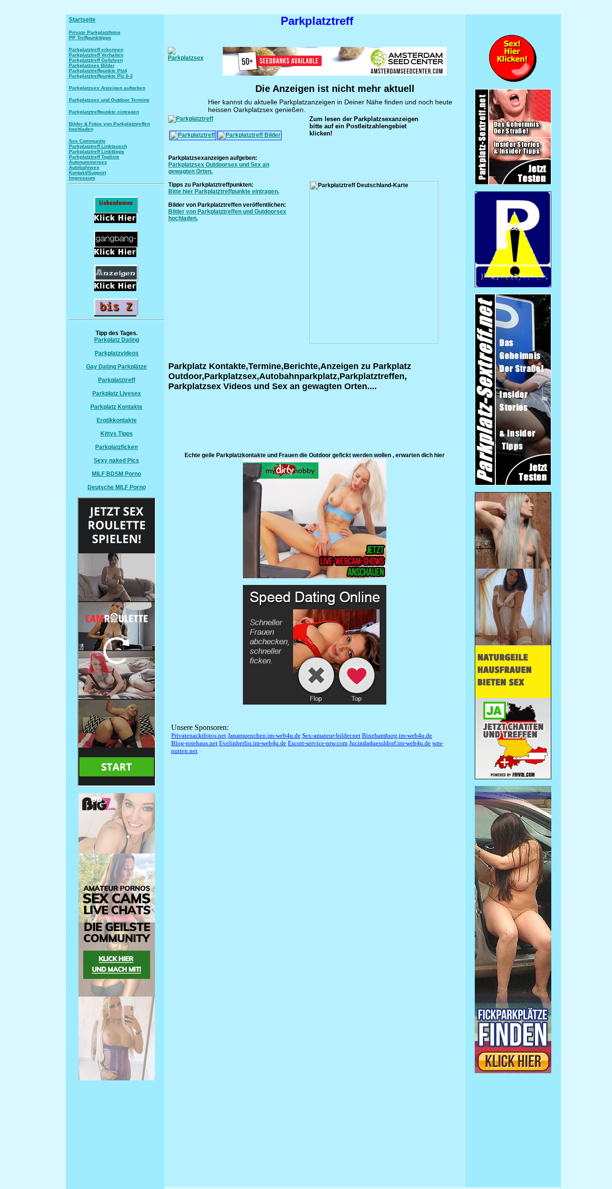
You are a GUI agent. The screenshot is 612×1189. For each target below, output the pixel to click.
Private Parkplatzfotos (94, 32)
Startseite (82, 19)
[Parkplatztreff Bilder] (249, 135)
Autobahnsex (84, 167)
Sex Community (87, 141)
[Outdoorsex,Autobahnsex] (513, 285)
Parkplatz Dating (116, 340)
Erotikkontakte (117, 420)
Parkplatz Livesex (116, 393)
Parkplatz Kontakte (116, 407)
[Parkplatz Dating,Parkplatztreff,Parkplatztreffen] (513, 1071)
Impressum (82, 177)
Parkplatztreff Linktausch (98, 146)
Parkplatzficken (116, 447)
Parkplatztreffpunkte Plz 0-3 (101, 76)
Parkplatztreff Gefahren (96, 60)
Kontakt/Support (87, 172)
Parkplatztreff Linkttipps (96, 151)
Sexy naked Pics (116, 460)
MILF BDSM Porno (116, 474)
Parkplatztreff (116, 380)
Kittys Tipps (116, 433)
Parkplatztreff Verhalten (96, 54)
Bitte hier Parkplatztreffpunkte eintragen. (223, 191)
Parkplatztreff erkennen (96, 49)
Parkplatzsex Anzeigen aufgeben (107, 87)
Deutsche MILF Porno (116, 487)
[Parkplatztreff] (190, 118)
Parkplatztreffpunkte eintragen (104, 111)
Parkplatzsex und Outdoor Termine (109, 99)
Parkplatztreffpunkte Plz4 (98, 70)
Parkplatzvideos (117, 353)
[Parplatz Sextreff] (513, 483)
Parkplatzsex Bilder (92, 65)
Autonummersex (88, 162)
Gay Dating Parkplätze (116, 366)
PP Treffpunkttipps (90, 37)
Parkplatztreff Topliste (94, 156)
